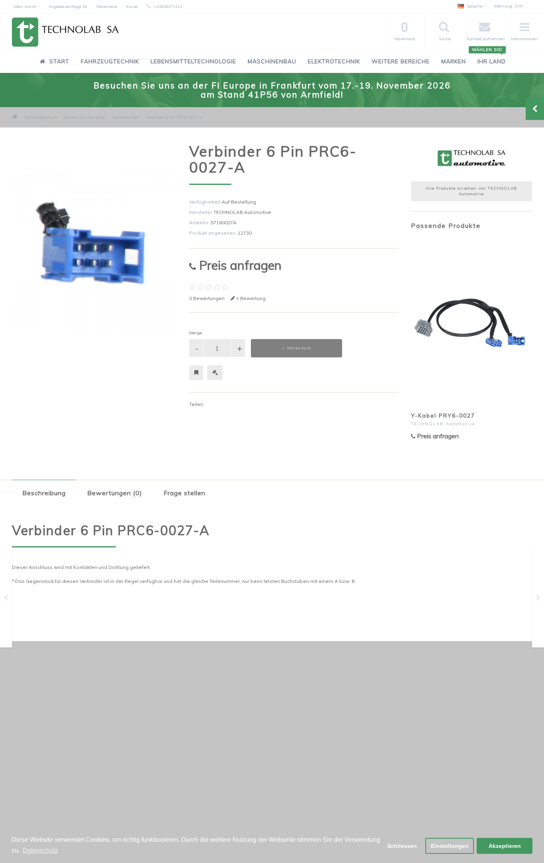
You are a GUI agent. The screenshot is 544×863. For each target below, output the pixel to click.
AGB (24, 777)
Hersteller (385, 725)
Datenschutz (33, 756)
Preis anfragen (239, 265)
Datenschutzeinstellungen (49, 725)
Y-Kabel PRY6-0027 (443, 415)
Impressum (32, 787)
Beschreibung (44, 493)
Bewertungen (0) (114, 493)
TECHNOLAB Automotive (242, 212)
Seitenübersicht (37, 808)
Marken (453, 61)
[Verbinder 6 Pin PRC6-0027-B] (538, 599)
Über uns (29, 797)
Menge (195, 332)
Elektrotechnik (334, 61)
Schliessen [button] (402, 846)
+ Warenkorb (296, 348)
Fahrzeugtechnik (110, 61)
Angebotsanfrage (217, 746)
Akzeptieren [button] (505, 846)
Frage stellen (184, 493)
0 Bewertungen (207, 298)
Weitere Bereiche (401, 61)
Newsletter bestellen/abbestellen (413, 735)
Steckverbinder (125, 117)
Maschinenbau (272, 61)
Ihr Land (489, 57)
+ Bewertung (250, 298)
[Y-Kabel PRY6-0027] (6, 599)
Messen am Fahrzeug (84, 117)
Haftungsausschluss (43, 766)
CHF (509, 6)
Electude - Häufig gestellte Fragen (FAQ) (66, 746)
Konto (203, 735)
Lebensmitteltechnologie (193, 61)
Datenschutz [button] (40, 850)
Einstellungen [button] (450, 846)
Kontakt (205, 725)
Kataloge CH (34, 735)
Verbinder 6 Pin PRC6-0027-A (174, 117)
